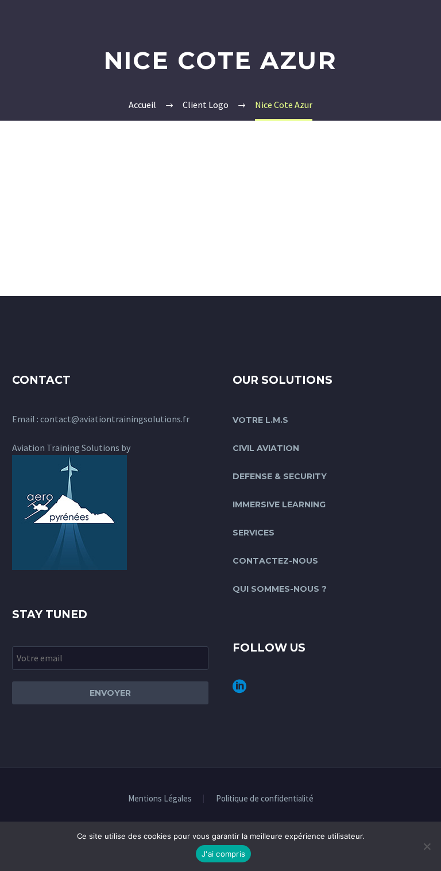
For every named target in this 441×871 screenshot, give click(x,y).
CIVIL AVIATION (266, 448)
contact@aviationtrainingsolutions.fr (114, 419)
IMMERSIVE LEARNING (279, 504)
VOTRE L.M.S (260, 420)
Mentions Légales (160, 799)
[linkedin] (239, 690)
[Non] (426, 846)
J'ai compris (223, 853)
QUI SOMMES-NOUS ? (280, 589)
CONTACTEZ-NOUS (275, 561)
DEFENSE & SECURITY (280, 476)
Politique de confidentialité (265, 799)
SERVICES (253, 532)
